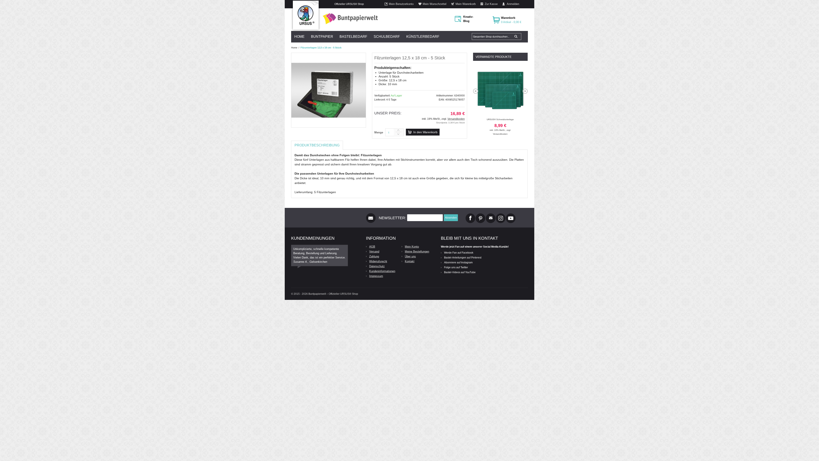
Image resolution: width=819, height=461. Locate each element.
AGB (372, 246)
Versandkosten (456, 118)
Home (294, 47)
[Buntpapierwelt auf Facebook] (470, 215)
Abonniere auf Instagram (458, 262)
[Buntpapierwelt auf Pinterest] (480, 215)
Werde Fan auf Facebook (458, 252)
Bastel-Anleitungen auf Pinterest (462, 257)
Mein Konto (412, 246)
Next (525, 91)
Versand (374, 251)
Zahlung (374, 256)
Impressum (376, 276)
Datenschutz (377, 266)
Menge (378, 132)
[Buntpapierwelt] (349, 19)
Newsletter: (392, 218)
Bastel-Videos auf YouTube (460, 272)
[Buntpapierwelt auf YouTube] (511, 215)
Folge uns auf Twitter (456, 267)
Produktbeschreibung (317, 145)
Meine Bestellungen (417, 251)
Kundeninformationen (382, 271)
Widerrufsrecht (378, 261)
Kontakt (409, 261)
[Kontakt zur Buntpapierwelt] (491, 215)
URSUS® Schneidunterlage (500, 124)
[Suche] (516, 36)
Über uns (410, 256)
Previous (475, 91)
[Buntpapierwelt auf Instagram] (501, 215)
